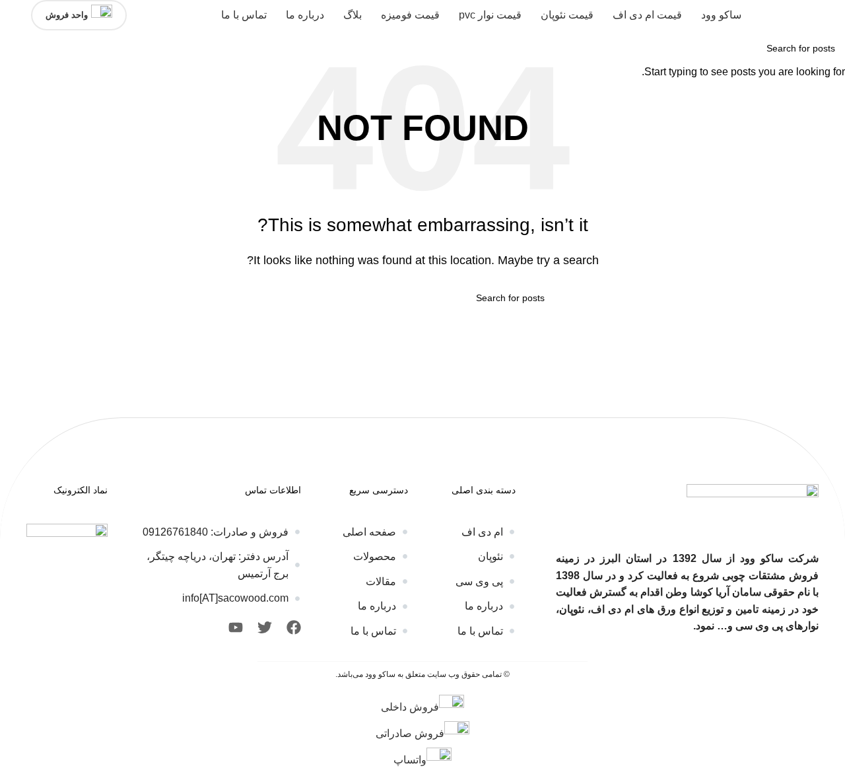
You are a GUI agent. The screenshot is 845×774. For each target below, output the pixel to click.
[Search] (13, 15)
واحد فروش (67, 15)
